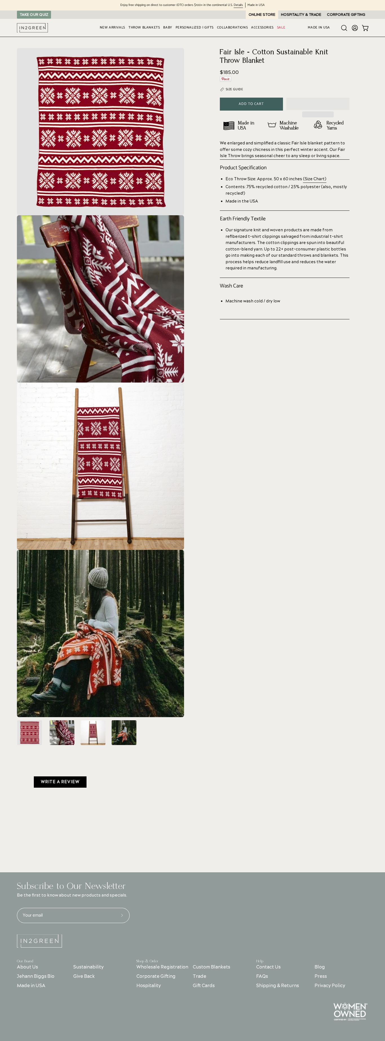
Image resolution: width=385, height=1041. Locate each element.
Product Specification (243, 168)
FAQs (262, 976)
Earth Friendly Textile (242, 219)
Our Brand (25, 961)
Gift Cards (204, 986)
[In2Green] (32, 27)
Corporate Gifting (156, 976)
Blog (319, 967)
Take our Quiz (34, 14)
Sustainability (88, 967)
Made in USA (31, 986)
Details (238, 5)
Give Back (84, 976)
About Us (27, 967)
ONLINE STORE (262, 14)
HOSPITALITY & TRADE (301, 14)
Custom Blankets (212, 967)
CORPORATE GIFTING (346, 14)
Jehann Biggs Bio (35, 976)
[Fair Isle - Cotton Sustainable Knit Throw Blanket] (29, 732)
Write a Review (60, 782)
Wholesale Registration (162, 967)
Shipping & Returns (277, 986)
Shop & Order (147, 961)
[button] (317, 104)
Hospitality (148, 986)
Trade (200, 976)
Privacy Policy (329, 986)
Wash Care (231, 286)
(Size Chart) (314, 179)
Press (320, 976)
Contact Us (268, 967)
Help (259, 961)
